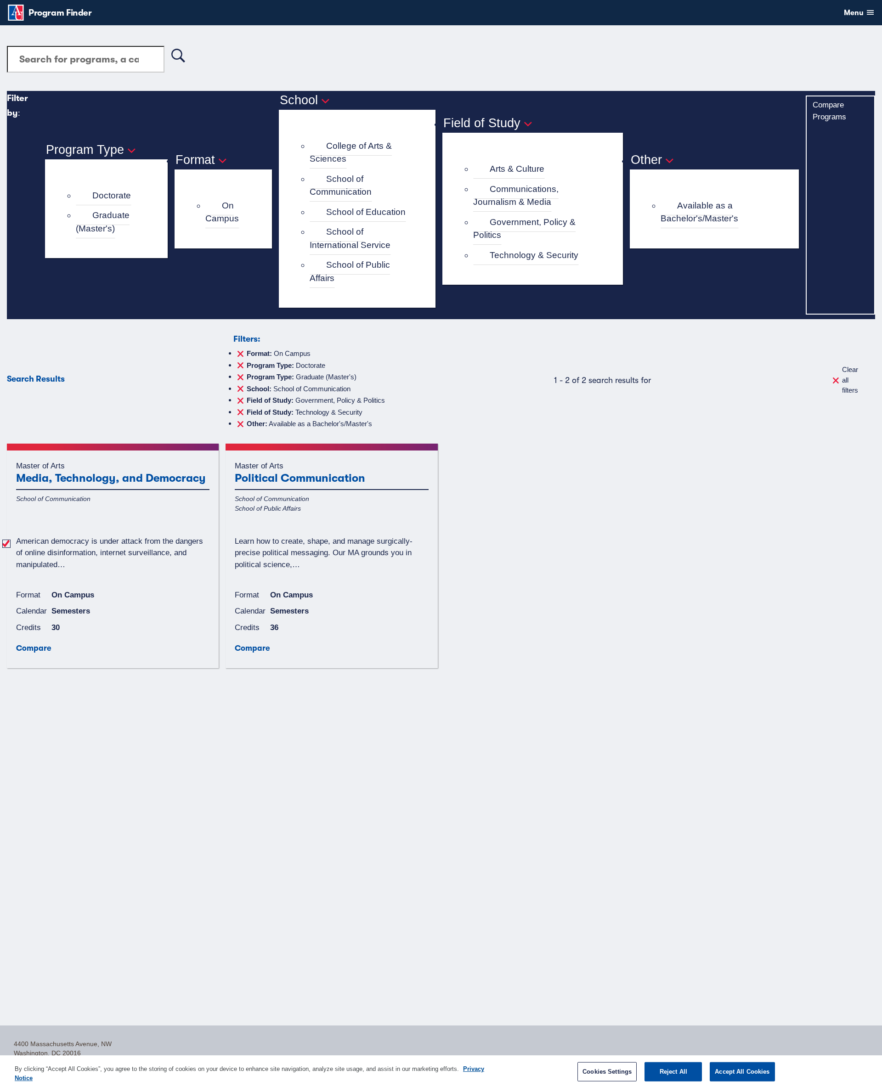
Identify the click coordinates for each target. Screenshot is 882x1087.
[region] (441, 1071)
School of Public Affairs (350, 271)
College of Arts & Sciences (351, 152)
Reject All (673, 1071)
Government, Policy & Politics (524, 228)
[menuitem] (110, 196)
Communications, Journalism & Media (516, 195)
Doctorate (111, 195)
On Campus (222, 212)
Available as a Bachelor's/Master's (699, 212)
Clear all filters (850, 380)
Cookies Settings (607, 1071)
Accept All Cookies (742, 1071)
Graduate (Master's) (103, 221)
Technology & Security (534, 255)
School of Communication (341, 185)
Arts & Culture (517, 169)
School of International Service (350, 238)
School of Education (366, 212)
